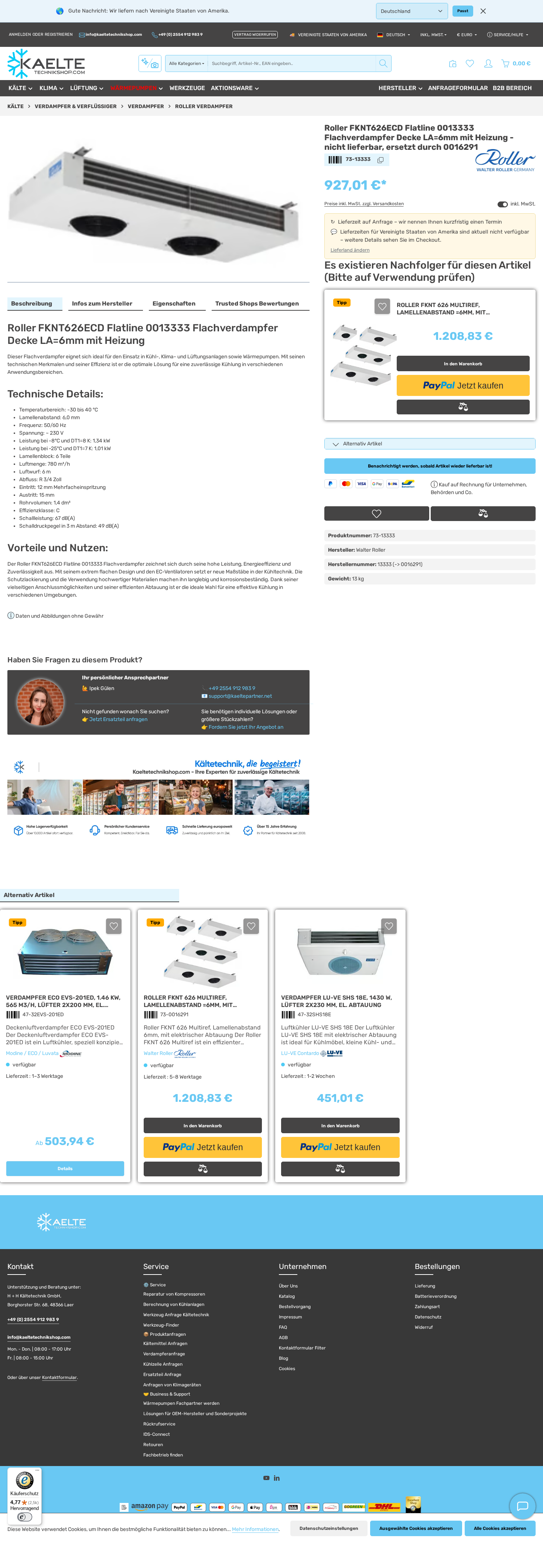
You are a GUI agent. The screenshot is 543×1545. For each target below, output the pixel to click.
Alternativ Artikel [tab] (29, 895)
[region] (158, 202)
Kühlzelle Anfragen (162, 1364)
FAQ (283, 1327)
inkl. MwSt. (432, 34)
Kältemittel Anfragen (165, 1343)
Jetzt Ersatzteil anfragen (118, 719)
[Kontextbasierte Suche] (150, 63)
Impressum (290, 1317)
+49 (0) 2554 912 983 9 (180, 34)
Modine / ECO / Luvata (33, 1053)
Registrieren (59, 34)
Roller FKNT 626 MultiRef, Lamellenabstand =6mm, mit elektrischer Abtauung (441, 309)
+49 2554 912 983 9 (232, 688)
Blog (283, 1358)
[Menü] (37, 1472)
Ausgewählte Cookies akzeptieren (416, 1528)
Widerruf (424, 1327)
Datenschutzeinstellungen (329, 1528)
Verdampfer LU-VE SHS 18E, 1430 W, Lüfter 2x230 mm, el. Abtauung (336, 1001)
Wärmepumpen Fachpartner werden (181, 1403)
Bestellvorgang (295, 1306)
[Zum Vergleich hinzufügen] (463, 407)
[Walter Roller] (505, 159)
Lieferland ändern (350, 250)
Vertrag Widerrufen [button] (255, 34)
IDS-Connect (156, 1434)
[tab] (34, 304)
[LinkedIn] (277, 1479)
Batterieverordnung (436, 1296)
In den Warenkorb (463, 364)
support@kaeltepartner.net (240, 696)
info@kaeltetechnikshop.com (113, 34)
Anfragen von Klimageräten (172, 1384)
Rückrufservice (159, 1424)
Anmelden (20, 34)
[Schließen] (483, 11)
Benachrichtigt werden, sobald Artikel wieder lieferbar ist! (430, 466)
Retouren (153, 1444)
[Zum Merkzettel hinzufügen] (382, 306)
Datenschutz (428, 1317)
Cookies (287, 1368)
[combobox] (292, 63)
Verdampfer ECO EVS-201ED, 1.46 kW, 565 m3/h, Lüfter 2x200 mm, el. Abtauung (63, 1001)
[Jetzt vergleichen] (453, 63)
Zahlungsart (427, 1306)
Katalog (287, 1296)
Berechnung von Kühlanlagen (173, 1304)
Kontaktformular (59, 1377)
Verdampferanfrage (164, 1353)
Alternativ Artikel (362, 444)
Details (65, 1168)
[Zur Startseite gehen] (46, 64)
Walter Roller (159, 1053)
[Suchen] (384, 63)
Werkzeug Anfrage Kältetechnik (176, 1314)
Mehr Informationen (255, 1529)
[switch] (503, 205)
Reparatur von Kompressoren (174, 1294)
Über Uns (288, 1286)
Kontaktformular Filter (302, 1348)
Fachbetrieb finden (163, 1455)
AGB (283, 1337)
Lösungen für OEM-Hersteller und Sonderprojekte (195, 1413)
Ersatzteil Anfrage (162, 1374)
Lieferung (425, 1286)
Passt (462, 10)
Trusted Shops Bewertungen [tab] (257, 303)
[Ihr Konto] (488, 63)
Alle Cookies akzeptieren (500, 1528)
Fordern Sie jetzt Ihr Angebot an (246, 727)
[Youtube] (267, 1479)
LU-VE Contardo (300, 1053)
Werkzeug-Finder (161, 1325)
